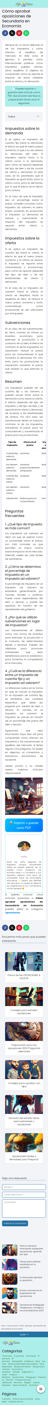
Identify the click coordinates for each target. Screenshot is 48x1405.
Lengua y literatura (9, 1375)
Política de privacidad (23, 1399)
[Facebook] (5, 33)
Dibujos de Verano (22, 1366)
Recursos (18, 1382)
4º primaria (31, 1356)
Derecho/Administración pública (23, 1364)
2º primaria (7, 1356)
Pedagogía (31, 1377)
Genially (16, 1372)
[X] (12, 33)
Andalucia (29, 1361)
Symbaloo (34, 1385)
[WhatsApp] (26, 33)
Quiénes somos (15, 1401)
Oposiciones (18, 1377)
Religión (27, 1382)
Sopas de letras (20, 1385)
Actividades (17, 1361)
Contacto (6, 1399)
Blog (38, 1361)
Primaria (9, 1380)
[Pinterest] (19, 33)
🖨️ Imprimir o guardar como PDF (24, 825)
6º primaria (8, 1360)
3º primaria (19, 1356)
